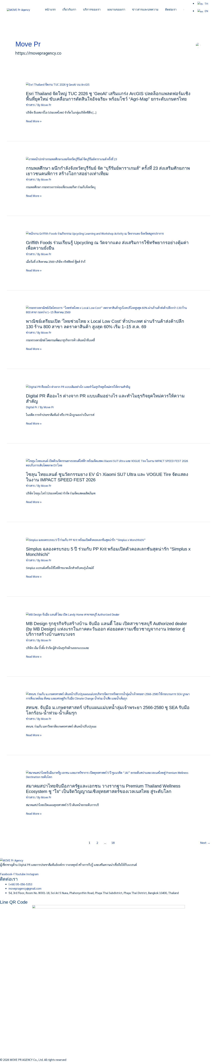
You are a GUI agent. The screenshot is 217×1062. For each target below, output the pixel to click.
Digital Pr (31, 407)
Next (205, 842)
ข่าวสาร (30, 105)
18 (113, 842)
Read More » (34, 121)
